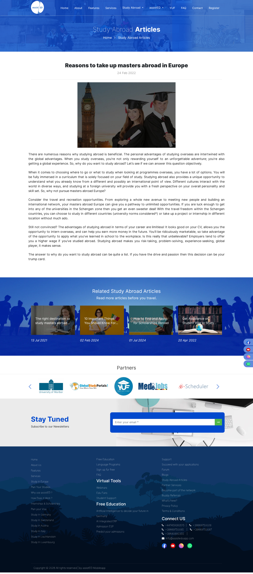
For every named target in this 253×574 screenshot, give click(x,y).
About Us (36, 464)
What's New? (169, 500)
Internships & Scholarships (45, 503)
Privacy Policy (170, 505)
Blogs (165, 474)
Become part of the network (178, 490)
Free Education (105, 459)
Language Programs (108, 464)
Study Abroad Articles (134, 37)
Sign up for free (105, 469)
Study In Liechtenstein (43, 536)
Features (93, 8)
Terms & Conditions (173, 511)
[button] (29, 386)
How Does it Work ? (41, 498)
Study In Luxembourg (43, 542)
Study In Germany (41, 514)
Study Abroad (131, 7)
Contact (197, 8)
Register (214, 8)
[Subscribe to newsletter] (218, 422)
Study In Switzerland (42, 520)
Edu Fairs (101, 492)
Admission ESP (105, 526)
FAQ (183, 8)
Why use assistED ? (41, 492)
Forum (165, 469)
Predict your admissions (110, 531)
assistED (155, 7)
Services (110, 8)
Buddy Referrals (171, 495)
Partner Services (171, 485)
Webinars (101, 487)
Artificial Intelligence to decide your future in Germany (122, 513)
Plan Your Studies (40, 487)
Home (64, 8)
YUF (172, 8)
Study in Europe (39, 481)
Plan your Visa (38, 509)
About (78, 8)
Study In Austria (40, 525)
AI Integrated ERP (106, 521)
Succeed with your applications (180, 464)
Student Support (106, 498)
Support (166, 459)
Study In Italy (38, 531)
